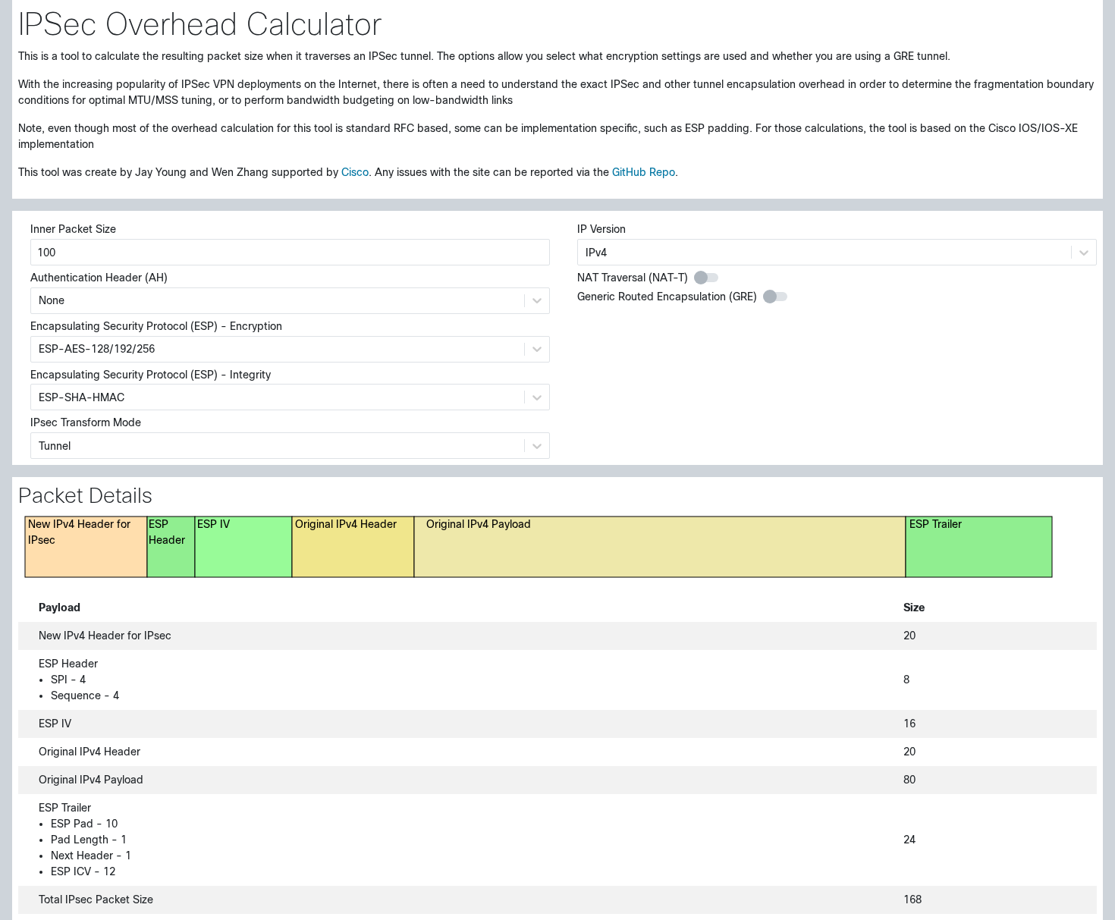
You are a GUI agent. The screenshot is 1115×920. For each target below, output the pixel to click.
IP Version (601, 229)
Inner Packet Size (73, 229)
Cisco (355, 172)
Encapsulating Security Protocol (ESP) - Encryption (156, 326)
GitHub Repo (643, 172)
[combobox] (40, 300)
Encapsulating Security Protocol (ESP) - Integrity (150, 375)
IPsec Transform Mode (85, 422)
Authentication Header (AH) (99, 278)
